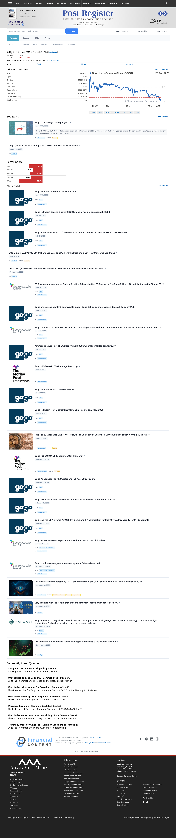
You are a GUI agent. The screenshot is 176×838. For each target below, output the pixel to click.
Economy (68, 595)
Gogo (40, 199)
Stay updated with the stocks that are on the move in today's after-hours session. (77, 602)
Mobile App (100, 25)
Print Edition (77, 25)
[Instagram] (157, 742)
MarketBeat (41, 138)
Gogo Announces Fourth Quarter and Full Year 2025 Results (65, 479)
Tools (47, 38)
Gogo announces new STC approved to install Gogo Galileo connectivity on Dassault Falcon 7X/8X (85, 307)
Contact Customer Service (127, 776)
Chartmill (14, 153)
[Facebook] (146, 742)
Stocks (26, 38)
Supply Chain (76, 595)
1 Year (124, 112)
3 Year (130, 112)
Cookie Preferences (17, 772)
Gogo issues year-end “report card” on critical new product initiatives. (70, 540)
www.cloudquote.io (95, 738)
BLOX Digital (165, 817)
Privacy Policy (90, 743)
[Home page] (88, 15)
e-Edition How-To (88, 25)
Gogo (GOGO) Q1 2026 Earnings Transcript (58, 366)
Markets (13, 38)
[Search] (166, 3)
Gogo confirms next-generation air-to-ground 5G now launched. (67, 563)
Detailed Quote (161, 69)
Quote (39, 64)
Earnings (54, 138)
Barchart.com (41, 448)
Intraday (92, 112)
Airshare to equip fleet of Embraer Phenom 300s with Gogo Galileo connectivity (75, 346)
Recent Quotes (122, 31)
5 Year (137, 112)
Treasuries (71, 45)
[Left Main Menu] (10, 3)
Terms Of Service (104, 743)
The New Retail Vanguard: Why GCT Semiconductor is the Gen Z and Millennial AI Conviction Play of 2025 (88, 581)
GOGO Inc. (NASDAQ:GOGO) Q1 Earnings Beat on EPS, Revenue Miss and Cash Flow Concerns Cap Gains (63, 253)
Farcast (41, 630)
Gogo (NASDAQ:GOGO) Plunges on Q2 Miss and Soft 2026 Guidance (45, 145)
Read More (163, 185)
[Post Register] (12, 15)
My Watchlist (142, 31)
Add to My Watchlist (52, 60)
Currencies (45, 45)
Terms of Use (58, 817)
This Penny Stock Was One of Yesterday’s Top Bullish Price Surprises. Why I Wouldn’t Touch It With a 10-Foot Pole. (93, 434)
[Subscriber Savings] (33, 23)
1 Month (108, 112)
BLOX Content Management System (144, 817)
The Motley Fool (42, 381)
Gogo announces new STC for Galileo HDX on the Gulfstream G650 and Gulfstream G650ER (81, 232)
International (58, 45)
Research (129, 64)
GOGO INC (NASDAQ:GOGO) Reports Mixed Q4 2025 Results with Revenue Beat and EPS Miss (57, 268)
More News (162, 116)
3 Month (116, 112)
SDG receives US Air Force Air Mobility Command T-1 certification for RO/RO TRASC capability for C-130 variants (92, 520)
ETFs (37, 38)
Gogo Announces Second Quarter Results (56, 191)
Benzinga (40, 655)
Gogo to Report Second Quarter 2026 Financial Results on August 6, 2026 (72, 212)
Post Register (24, 13)
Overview (25, 45)
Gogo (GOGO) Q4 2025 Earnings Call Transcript (60, 456)
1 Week (100, 112)
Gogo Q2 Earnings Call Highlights (53, 122)
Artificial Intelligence (58, 595)
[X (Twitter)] (140, 742)
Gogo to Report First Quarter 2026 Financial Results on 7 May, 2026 (69, 410)
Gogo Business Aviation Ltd (46, 547)
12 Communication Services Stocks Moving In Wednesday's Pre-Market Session (76, 641)
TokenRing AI (41, 595)
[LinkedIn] (151, 742)
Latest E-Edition (27, 10)
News (35, 45)
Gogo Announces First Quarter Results (54, 389)
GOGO (53, 52)
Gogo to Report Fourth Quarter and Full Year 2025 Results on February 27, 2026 (75, 499)
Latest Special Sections (27, 17)
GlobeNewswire (42, 204)
